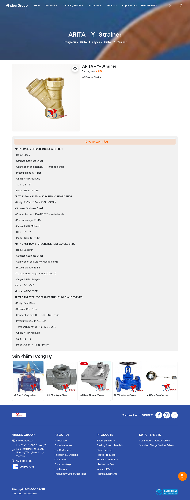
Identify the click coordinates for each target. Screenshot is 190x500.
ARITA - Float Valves (157, 395)
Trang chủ (69, 42)
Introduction (61, 440)
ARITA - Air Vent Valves (92, 395)
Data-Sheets (148, 5)
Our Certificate (62, 450)
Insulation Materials (107, 459)
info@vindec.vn (24, 440)
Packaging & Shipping (66, 454)
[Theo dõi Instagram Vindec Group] (166, 415)
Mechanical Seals (106, 464)
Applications (129, 5)
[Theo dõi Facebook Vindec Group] (158, 415)
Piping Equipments (107, 473)
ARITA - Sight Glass (57, 395)
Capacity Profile (72, 5)
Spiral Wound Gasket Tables (154, 440)
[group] (46, 97)
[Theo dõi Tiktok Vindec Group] (174, 415)
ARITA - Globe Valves (125, 395)
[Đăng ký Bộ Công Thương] (167, 492)
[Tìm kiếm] (181, 5)
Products (93, 5)
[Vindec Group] (19, 414)
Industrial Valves (105, 469)
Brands (111, 5)
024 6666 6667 (24, 460)
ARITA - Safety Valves (25, 395)
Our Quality (60, 469)
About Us (50, 5)
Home (37, 5)
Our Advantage (62, 464)
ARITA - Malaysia (90, 42)
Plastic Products (106, 454)
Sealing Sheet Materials (110, 445)
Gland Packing (104, 450)
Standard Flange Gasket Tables (156, 445)
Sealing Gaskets (106, 440)
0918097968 (27, 466)
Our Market (60, 459)
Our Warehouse (63, 445)
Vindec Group (17, 5)
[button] (173, 381)
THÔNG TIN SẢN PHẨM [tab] (95, 141)
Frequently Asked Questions (70, 473)
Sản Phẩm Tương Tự (32, 356)
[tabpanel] (95, 246)
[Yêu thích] (75, 68)
